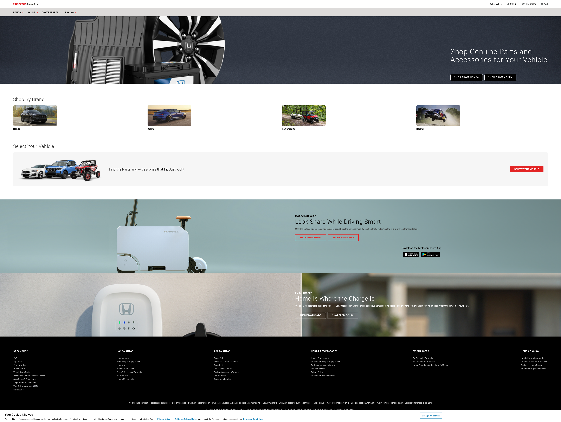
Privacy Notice (163, 419)
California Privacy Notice (186, 419)
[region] (280, 416)
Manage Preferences (431, 415)
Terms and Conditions (253, 419)
